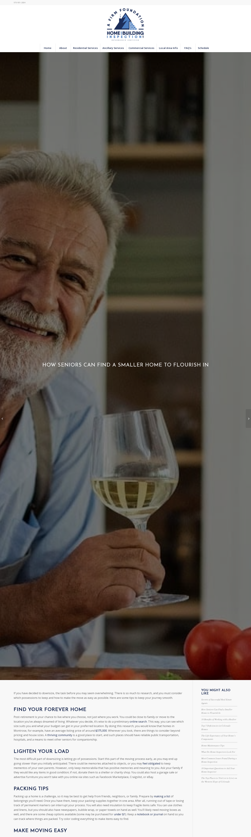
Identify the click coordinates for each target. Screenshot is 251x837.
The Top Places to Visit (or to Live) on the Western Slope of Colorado (219, 779)
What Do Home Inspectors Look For (218, 751)
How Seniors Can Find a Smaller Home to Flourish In (216, 711)
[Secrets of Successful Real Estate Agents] (248, 418)
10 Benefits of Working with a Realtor (218, 719)
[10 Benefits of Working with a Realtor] (2, 418)
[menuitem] (47, 48)
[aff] (125, 24)
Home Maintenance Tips (212, 745)
